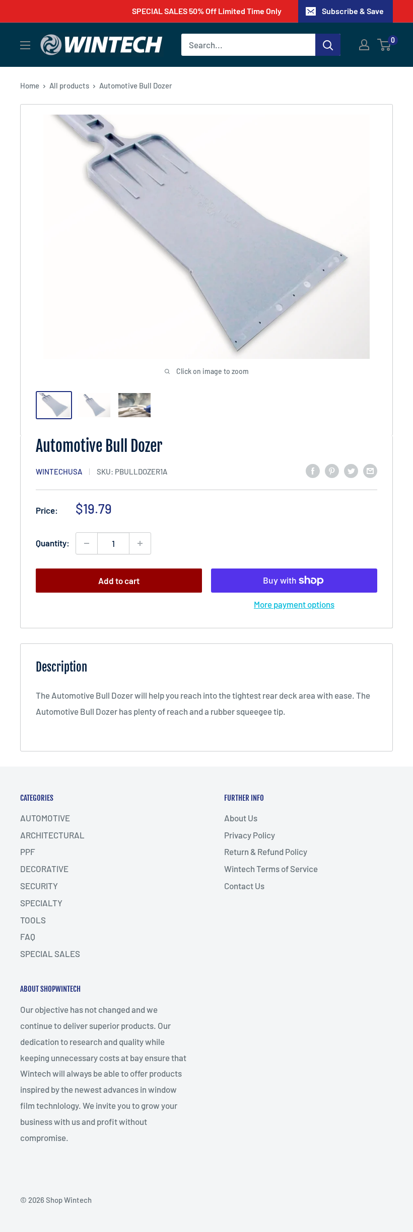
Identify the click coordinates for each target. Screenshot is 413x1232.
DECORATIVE (44, 869)
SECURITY (39, 886)
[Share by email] (370, 470)
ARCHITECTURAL (52, 835)
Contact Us (244, 886)
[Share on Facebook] (313, 470)
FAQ (27, 936)
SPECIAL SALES (50, 954)
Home (29, 85)
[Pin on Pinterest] (332, 470)
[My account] (364, 44)
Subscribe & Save (353, 11)
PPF (27, 851)
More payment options (294, 604)
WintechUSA (59, 471)
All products (69, 85)
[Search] (327, 45)
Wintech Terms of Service (271, 869)
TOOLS (33, 920)
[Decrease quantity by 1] (86, 543)
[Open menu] (25, 45)
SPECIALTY (41, 903)
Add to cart (119, 581)
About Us (240, 818)
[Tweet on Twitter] (351, 470)
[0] (384, 45)
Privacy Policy (249, 835)
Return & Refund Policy (265, 851)
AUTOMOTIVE (45, 818)
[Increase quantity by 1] (140, 543)
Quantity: (53, 543)
